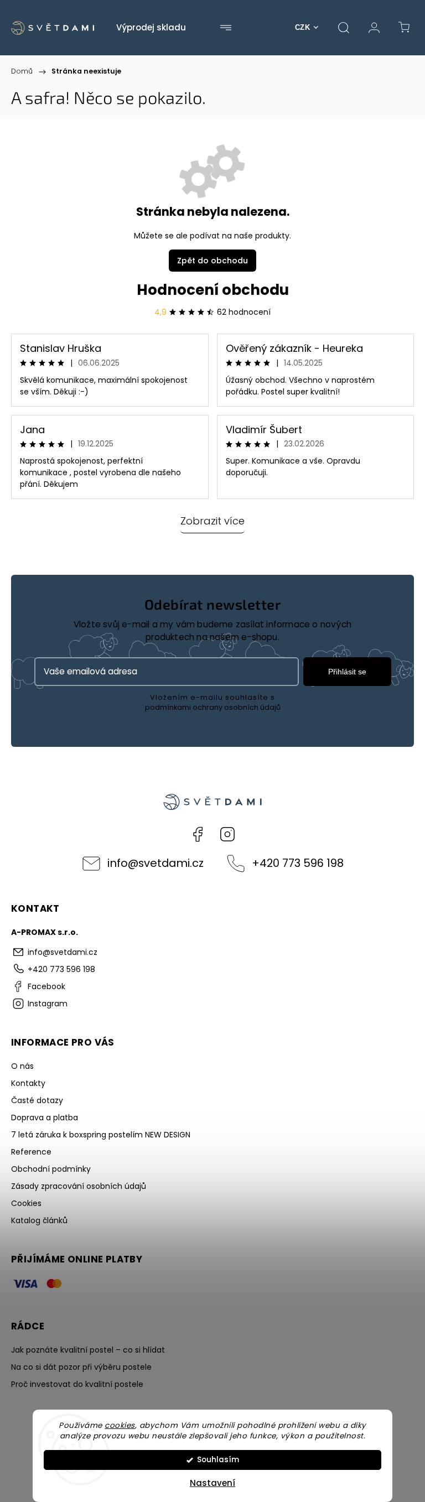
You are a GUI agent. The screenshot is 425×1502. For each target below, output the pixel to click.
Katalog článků (39, 1220)
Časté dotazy (37, 1100)
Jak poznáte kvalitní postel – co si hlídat (88, 1349)
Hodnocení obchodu (213, 290)
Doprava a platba (44, 1117)
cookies (120, 1425)
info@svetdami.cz (155, 863)
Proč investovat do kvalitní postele (77, 1384)
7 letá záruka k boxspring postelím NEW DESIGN (100, 1134)
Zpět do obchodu (212, 260)
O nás (22, 1066)
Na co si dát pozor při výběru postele (81, 1367)
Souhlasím (218, 1459)
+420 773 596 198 (298, 863)
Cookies (26, 1203)
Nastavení (212, 1483)
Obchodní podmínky (51, 1168)
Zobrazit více (212, 521)
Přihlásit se (347, 671)
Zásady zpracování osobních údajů (78, 1186)
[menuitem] (151, 27)
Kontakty (28, 1083)
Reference (31, 1151)
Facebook (197, 834)
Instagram (227, 834)
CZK (302, 27)
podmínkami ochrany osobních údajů (213, 707)
